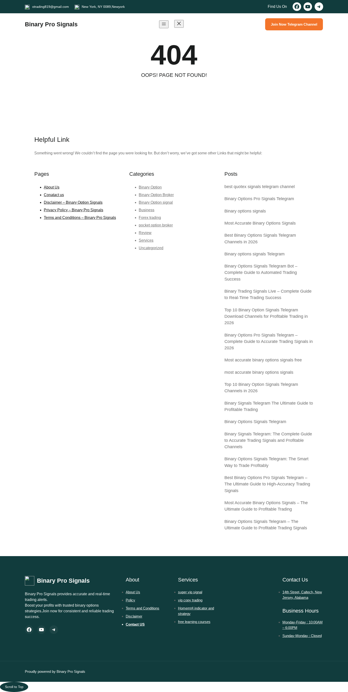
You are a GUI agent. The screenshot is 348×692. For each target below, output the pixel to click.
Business (146, 210)
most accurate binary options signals (258, 372)
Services (146, 240)
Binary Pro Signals (51, 24)
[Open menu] (164, 24)
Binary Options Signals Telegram (255, 421)
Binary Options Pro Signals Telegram (259, 198)
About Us (51, 187)
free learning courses (194, 622)
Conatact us (54, 195)
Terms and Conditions (142, 608)
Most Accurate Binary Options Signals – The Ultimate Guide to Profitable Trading (266, 506)
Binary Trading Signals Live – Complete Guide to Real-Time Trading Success (268, 294)
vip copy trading (190, 600)
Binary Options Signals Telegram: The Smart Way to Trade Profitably (266, 462)
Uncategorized (151, 248)
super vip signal (190, 592)
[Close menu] (179, 24)
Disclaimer (134, 616)
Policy (130, 600)
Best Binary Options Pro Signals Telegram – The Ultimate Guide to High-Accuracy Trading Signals (267, 484)
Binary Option (150, 187)
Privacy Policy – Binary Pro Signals (73, 210)
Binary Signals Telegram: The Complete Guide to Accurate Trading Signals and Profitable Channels (268, 440)
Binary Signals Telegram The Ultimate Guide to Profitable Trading (268, 406)
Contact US (135, 624)
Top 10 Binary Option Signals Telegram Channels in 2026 (261, 387)
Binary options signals (245, 211)
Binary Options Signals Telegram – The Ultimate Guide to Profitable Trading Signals (265, 524)
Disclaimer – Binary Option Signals (73, 202)
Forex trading (150, 218)
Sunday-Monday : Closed (302, 636)
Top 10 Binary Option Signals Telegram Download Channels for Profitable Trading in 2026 (266, 316)
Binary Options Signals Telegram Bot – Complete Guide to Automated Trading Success (260, 272)
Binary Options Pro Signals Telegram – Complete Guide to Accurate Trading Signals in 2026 (268, 342)
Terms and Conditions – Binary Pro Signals (80, 218)
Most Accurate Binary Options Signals (260, 223)
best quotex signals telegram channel (259, 186)
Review (145, 233)
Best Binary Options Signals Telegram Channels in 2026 (260, 238)
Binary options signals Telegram (254, 254)
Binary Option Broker (156, 195)
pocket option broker (156, 225)
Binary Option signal (156, 202)
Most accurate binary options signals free (263, 360)
